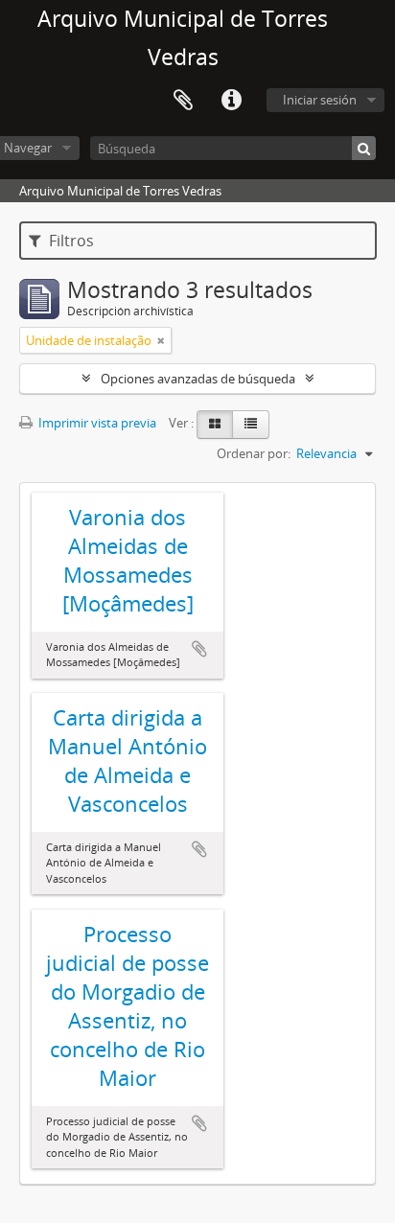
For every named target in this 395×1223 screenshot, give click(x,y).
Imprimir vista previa (95, 422)
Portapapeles (183, 101)
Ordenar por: (253, 453)
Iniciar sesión (320, 99)
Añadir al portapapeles (199, 648)
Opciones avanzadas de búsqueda (198, 378)
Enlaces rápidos (231, 101)
